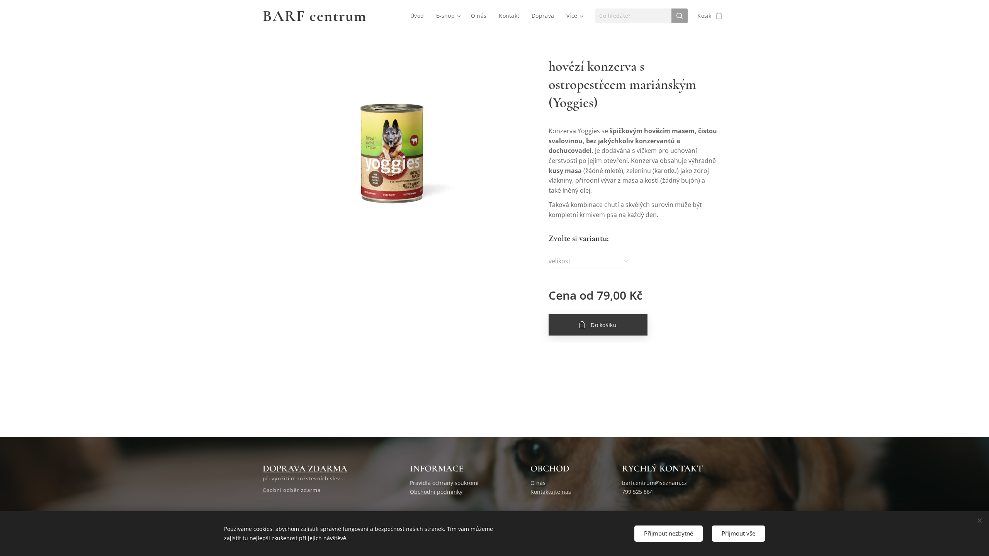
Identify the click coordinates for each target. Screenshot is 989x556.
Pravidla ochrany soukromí (444, 482)
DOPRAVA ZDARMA (305, 468)
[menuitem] (419, 15)
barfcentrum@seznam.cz (654, 482)
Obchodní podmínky (436, 491)
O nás (537, 482)
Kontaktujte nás (550, 491)
